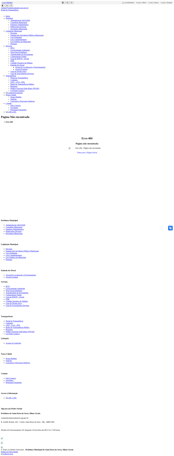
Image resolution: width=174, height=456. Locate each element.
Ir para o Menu (141, 3)
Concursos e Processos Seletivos (22, 101)
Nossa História (15, 97)
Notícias (13, 99)
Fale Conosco (15, 106)
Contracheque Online (18, 57)
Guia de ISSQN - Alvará (19, 59)
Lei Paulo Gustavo (17, 91)
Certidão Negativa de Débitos (21, 63)
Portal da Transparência (9, 10)
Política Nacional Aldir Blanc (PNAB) (24, 88)
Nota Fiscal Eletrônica (18, 52)
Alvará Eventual (21, 69)
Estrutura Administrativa (19, 25)
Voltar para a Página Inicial (87, 153)
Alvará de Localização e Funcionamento (30, 67)
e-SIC (14, 112)
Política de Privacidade (9, 452)
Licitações (19, 93)
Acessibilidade (129, 3)
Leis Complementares (18, 40)
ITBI (12, 61)
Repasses (13, 86)
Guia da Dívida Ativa (18, 71)
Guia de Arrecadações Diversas (22, 74)
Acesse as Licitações (13, 343)
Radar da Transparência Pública (22, 84)
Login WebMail (7, 3)
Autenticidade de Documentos (21, 54)
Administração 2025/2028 (20, 20)
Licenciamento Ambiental (20, 50)
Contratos (14, 80)
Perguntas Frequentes (18, 110)
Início (8, 16)
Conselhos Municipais (18, 23)
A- (72, 3)
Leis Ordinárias (16, 37)
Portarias (13, 44)
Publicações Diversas (18, 27)
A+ (68, 3)
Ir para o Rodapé (166, 3)
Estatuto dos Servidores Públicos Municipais (27, 35)
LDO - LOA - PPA (17, 82)
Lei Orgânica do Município (20, 42)
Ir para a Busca (154, 3)
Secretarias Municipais (18, 29)
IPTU (12, 48)
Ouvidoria (14, 108)
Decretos (13, 33)
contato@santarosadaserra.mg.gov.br (14, 8)
